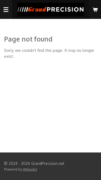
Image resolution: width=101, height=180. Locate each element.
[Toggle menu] (6, 9)
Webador (30, 169)
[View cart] (95, 9)
